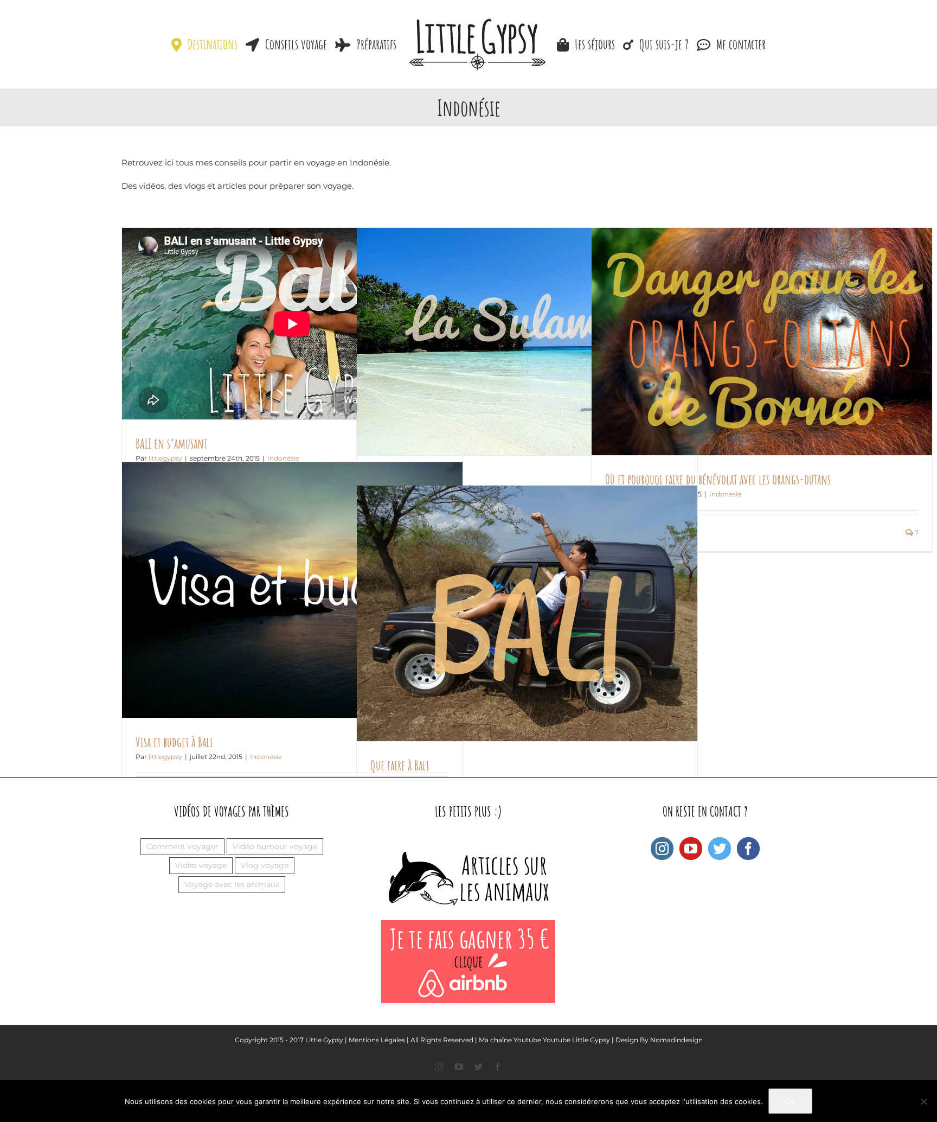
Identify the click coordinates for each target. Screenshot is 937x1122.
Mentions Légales (377, 1040)
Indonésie (725, 494)
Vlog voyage (264, 865)
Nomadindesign (676, 1040)
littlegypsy (165, 757)
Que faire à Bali (399, 765)
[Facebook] (748, 848)
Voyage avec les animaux (231, 884)
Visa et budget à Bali (174, 742)
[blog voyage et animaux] (468, 843)
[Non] (923, 1101)
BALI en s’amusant (171, 443)
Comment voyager (182, 846)
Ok (790, 1101)
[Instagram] (662, 848)
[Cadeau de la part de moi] (468, 926)
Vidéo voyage (201, 865)
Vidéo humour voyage (275, 846)
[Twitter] (719, 848)
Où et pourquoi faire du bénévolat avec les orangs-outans (718, 479)
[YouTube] (690, 848)
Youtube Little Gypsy (576, 1040)
